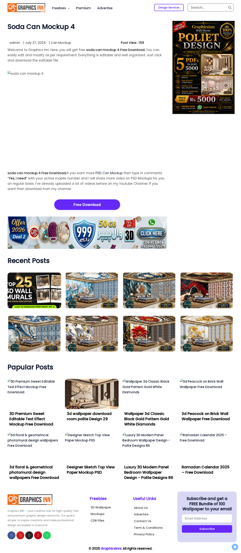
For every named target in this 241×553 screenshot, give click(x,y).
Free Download (87, 204)
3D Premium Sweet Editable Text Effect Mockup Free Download (31, 419)
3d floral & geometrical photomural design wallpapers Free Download (34, 472)
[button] (169, 7)
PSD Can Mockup (109, 173)
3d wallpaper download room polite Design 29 (89, 416)
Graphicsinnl (111, 548)
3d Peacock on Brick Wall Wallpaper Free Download (206, 416)
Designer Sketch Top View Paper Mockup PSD (91, 469)
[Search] (230, 7)
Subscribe (207, 529)
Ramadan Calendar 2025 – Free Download (206, 469)
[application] (68, 8)
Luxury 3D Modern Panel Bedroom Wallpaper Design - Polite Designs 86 (148, 472)
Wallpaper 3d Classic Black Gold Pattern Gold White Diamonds (146, 419)
